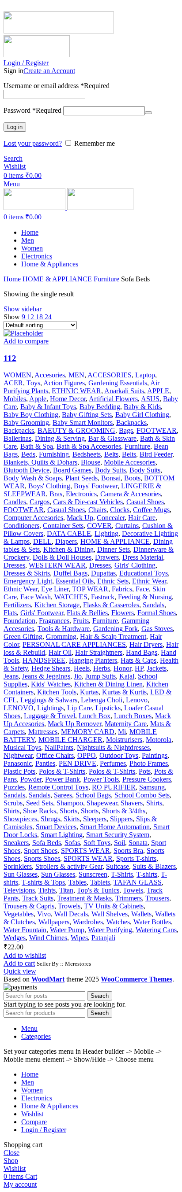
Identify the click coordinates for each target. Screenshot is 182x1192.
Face (142, 589)
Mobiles (15, 398)
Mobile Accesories (129, 462)
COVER (99, 525)
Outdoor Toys (118, 755)
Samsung (152, 787)
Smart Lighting (62, 834)
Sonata (138, 842)
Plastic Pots (19, 771)
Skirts (72, 819)
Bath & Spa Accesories (89, 446)
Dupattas (103, 573)
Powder (31, 779)
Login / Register (43, 1129)
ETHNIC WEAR (76, 391)
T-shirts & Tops (43, 882)
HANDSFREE (44, 660)
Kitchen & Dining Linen (108, 684)
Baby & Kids (142, 406)
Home (13, 279)
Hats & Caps (138, 660)
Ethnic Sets (113, 581)
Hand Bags (141, 652)
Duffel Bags (70, 573)
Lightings (50, 708)
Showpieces (20, 819)
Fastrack (102, 597)
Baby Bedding (100, 406)
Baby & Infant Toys (48, 406)
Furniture (107, 279)
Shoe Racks (39, 811)
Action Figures (64, 383)
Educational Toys (143, 573)
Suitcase (117, 866)
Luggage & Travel (49, 716)
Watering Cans (156, 930)
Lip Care (79, 708)
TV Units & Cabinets (114, 906)
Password (32, 110)
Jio (78, 676)
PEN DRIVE (77, 763)
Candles (15, 502)
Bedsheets (86, 454)
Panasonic (18, 763)
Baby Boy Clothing (31, 414)
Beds (28, 454)
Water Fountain (25, 930)
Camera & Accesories (130, 494)
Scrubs (13, 803)
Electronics (81, 494)
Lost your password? (33, 143)
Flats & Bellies (87, 612)
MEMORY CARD (87, 731)
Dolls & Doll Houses (62, 557)
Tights (47, 890)
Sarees (63, 795)
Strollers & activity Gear (68, 866)
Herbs (101, 668)
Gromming (61, 636)
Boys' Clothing (49, 486)
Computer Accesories (33, 517)
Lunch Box (94, 716)
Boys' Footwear (96, 486)
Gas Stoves (157, 628)
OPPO (86, 755)
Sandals (153, 605)
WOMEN (17, 375)
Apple (37, 398)
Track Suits (37, 898)
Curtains (127, 525)
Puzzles (14, 787)
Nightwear (18, 755)
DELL (42, 541)
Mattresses (42, 731)
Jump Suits (100, 676)
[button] (19, 963)
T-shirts (146, 874)
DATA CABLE (69, 533)
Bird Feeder (156, 454)
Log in (15, 127)
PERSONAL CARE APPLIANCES (74, 644)
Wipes (79, 937)
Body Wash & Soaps (33, 478)
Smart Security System (117, 834)
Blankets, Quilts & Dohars (40, 462)
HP (139, 668)
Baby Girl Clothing (142, 414)
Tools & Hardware (64, 628)
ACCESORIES (109, 375)
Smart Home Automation (115, 826)
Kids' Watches (51, 684)
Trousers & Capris (29, 906)
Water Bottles (152, 922)
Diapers (66, 541)
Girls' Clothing (134, 565)
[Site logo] (59, 31)
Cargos (39, 502)
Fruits (81, 620)
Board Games (72, 470)
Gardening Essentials (117, 383)
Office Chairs (55, 755)
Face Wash (35, 597)
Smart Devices (56, 826)
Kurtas (89, 692)
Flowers (122, 612)
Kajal (126, 676)
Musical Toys (22, 747)
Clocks (119, 509)
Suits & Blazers (154, 866)
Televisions (19, 890)
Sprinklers (18, 866)
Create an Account (49, 70)
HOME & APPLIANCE (58, 279)
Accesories (49, 375)
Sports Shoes (42, 858)
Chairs (97, 509)
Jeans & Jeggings (46, 676)
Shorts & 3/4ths (123, 811)
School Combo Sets (142, 795)
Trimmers (128, 898)
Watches (118, 922)
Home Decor (68, 398)
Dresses (14, 565)
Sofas (72, 842)
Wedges (15, 937)
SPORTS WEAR (85, 850)
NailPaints (59, 747)
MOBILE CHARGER (70, 739)
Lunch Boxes (133, 716)
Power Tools (101, 779)
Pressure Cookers (146, 779)
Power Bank (62, 779)
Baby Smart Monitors (83, 422)
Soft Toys (96, 842)
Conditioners (21, 525)
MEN (76, 375)
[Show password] (148, 112)
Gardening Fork (115, 628)
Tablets (100, 882)
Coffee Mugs (151, 509)
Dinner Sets (113, 549)
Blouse (90, 462)
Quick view (20, 971)
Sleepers (94, 819)
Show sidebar (23, 309)
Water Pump (67, 930)
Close (11, 1152)
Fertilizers (17, 605)
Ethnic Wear (149, 581)
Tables (77, 882)
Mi (122, 731)
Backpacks (131, 422)
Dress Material (142, 557)
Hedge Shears (50, 668)
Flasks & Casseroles (111, 605)
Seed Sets (39, 803)
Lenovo (137, 700)
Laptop (145, 375)
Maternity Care (126, 723)
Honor (122, 668)
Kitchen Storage (57, 605)
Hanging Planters (93, 660)
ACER (13, 383)
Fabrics (122, 589)
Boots (132, 478)
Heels (82, 668)
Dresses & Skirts (27, 573)
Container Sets (63, 525)
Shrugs (50, 819)
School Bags (93, 795)
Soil (119, 842)
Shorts (68, 811)
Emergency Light (28, 581)
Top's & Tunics (98, 890)
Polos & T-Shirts (62, 771)
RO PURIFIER (114, 787)
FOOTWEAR (156, 430)
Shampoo (70, 803)
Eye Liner (54, 589)
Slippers (121, 819)
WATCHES (70, 597)
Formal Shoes (156, 612)
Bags (126, 430)
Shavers (132, 803)
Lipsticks (108, 708)
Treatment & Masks (84, 898)
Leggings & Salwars (48, 700)
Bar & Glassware (112, 438)
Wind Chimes (48, 937)
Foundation (19, 620)
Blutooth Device (26, 470)
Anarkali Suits (124, 391)
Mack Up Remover (74, 723)
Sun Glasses (21, 874)
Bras (55, 494)
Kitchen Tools (56, 692)
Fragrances (54, 620)
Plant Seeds (81, 478)
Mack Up (80, 517)
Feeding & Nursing (145, 597)
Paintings (154, 755)
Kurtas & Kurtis (124, 692)
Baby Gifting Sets (87, 414)
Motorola (158, 739)
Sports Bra (128, 850)
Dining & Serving (60, 438)
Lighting (106, 533)
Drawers (107, 557)
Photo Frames (148, 763)
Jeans (11, 676)
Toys (33, 383)
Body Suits (110, 470)
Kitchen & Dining (68, 549)
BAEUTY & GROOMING (76, 430)
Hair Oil (60, 652)
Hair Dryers (146, 644)
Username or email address (57, 85)
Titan (66, 890)
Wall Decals (71, 914)
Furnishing (54, 454)
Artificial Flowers (113, 398)
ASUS (150, 398)
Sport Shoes (40, 850)
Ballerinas (17, 438)
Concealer (111, 517)
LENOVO (19, 708)
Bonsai (111, 478)
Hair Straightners (98, 652)
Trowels (69, 906)
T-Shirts (122, 874)
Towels (133, 890)
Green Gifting (23, 636)
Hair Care (141, 517)
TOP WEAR (90, 589)
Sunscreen (93, 874)
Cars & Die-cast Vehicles (88, 502)
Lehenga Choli (101, 700)
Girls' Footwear (41, 612)
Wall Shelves (109, 914)
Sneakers (16, 842)
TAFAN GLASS (138, 882)
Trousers (157, 898)
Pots (145, 771)
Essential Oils (75, 581)
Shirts (154, 803)
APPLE (158, 391)
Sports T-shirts (136, 858)
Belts (111, 454)
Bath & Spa (36, 446)
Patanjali (103, 937)
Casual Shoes (145, 502)
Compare (34, 1122)
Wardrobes (88, 922)
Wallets (141, 914)
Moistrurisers (124, 739)
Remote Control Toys (58, 787)
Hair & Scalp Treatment (113, 636)
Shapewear (102, 803)
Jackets (157, 668)
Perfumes (113, 763)
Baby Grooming (26, 422)
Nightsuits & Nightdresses (113, 747)
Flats (10, 612)
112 (10, 358)
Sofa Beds (46, 842)
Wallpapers (53, 922)
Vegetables (19, 914)
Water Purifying (110, 930)
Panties (45, 763)
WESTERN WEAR (57, 565)
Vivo (44, 914)
